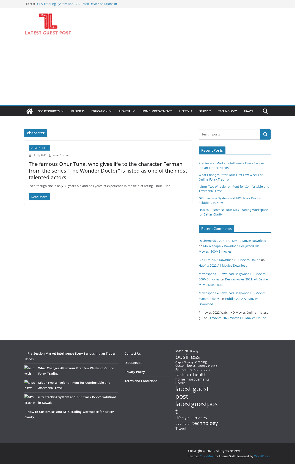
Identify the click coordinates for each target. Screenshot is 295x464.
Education (183, 370)
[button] (62, 111)
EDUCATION (99, 111)
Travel (180, 428)
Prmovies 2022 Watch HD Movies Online (237, 318)
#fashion (181, 351)
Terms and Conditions (141, 381)
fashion (183, 374)
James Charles (60, 155)
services (199, 417)
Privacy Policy (135, 372)
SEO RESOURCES (49, 111)
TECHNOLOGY (227, 111)
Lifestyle (182, 418)
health (199, 374)
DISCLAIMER (133, 363)
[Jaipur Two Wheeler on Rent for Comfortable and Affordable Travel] (29, 385)
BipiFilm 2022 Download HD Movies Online (229, 260)
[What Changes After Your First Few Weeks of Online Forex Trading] (29, 370)
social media (182, 424)
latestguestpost (196, 407)
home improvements (192, 379)
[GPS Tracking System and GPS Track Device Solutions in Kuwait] (29, 399)
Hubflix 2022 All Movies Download (223, 265)
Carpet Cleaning (184, 362)
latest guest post (192, 392)
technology (205, 423)
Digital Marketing (207, 366)
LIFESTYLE (185, 111)
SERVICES (205, 111)
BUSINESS (77, 111)
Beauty (194, 351)
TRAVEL (249, 111)
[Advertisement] (147, 72)
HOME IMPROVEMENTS (157, 111)
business (187, 356)
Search (265, 134)
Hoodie (180, 383)
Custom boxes (185, 365)
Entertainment (39, 147)
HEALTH (124, 111)
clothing (201, 362)
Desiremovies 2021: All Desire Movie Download (232, 241)
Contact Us (133, 353)
